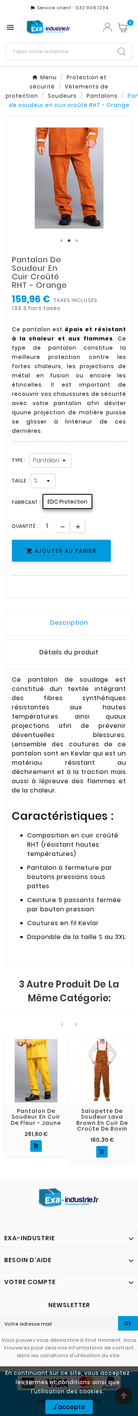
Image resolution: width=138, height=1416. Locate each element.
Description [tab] (69, 622)
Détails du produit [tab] (69, 652)
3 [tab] (76, 241)
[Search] (121, 51)
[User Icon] (107, 27)
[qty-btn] (78, 525)
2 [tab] (69, 241)
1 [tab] (61, 241)
